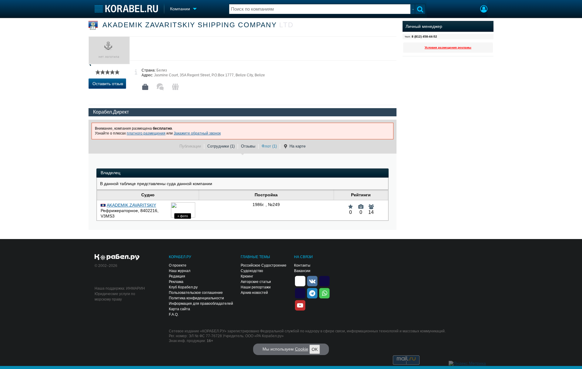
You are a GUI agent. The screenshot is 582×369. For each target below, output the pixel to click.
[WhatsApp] (324, 292)
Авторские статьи (256, 282)
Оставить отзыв (107, 83)
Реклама (176, 282)
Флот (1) (269, 146)
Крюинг (247, 276)
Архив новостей (254, 293)
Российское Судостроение (263, 265)
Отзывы (248, 146)
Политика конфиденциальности (196, 298)
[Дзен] (300, 280)
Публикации (190, 146)
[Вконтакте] (312, 280)
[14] (371, 204)
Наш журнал (179, 271)
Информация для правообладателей (201, 303)
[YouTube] (300, 304)
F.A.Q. (174, 314)
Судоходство (252, 271)
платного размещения (146, 133)
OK (315, 349)
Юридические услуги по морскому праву (115, 296)
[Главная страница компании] (145, 87)
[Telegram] (312, 292)
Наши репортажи (256, 287)
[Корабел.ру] (117, 257)
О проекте (177, 265)
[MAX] (300, 292)
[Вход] (483, 9)
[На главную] (126, 8)
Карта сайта (179, 309)
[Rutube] (324, 280)
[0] (350, 204)
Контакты (302, 265)
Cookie (301, 349)
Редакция (177, 276)
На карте (297, 146)
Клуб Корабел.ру (183, 287)
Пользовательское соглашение (196, 293)
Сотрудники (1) (221, 146)
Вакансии (302, 271)
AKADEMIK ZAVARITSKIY (131, 205)
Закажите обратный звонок (197, 133)
